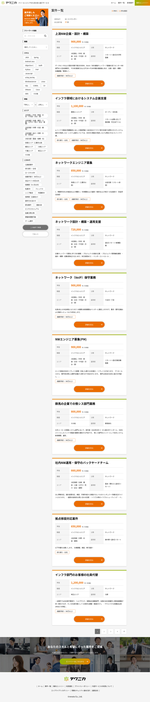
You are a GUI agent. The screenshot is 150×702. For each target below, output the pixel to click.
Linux (43, 81)
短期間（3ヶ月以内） (32, 185)
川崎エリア (42, 147)
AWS (26, 94)
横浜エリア (29, 147)
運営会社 (95, 690)
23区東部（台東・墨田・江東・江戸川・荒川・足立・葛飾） (35, 122)
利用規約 (69, 686)
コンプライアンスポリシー (60, 690)
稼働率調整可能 (30, 217)
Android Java (29, 61)
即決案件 (28, 205)
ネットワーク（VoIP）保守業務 (75, 277)
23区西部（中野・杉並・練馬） (34, 128)
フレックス (39, 189)
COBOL (35, 86)
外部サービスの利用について (102, 686)
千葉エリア (29, 151)
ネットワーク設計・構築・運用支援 (78, 222)
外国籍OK (41, 193)
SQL (26, 86)
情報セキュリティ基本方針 (81, 690)
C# (44, 86)
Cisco (38, 89)
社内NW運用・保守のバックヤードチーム (81, 463)
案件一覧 (121, 3)
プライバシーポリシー (82, 686)
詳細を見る (89, 83)
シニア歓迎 (29, 193)
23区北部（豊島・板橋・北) (34, 139)
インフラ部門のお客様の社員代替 (76, 575)
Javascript (29, 73)
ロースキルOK (30, 173)
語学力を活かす (30, 201)
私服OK (27, 189)
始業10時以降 (29, 213)
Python (27, 69)
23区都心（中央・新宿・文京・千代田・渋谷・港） (34, 115)
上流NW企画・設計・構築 (72, 34)
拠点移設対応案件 (66, 518)
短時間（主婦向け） (32, 197)
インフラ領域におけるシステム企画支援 (80, 98)
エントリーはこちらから (75, 661)
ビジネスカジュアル (32, 209)
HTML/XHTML (30, 77)
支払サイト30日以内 (32, 181)
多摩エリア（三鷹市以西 (33, 143)
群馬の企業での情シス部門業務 (75, 404)
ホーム (113, 3)
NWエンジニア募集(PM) (71, 339)
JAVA (27, 57)
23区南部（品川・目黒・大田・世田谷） (34, 134)
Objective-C (29, 65)
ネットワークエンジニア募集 (73, 163)
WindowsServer (30, 81)
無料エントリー (58, 686)
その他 (35, 94)
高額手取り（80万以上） (33, 177)
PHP (37, 69)
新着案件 (130, 3)
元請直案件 (29, 165)
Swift (40, 65)
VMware (28, 89)
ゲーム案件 (29, 221)
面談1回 (39, 205)
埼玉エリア (42, 151)
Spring (36, 57)
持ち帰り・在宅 (30, 168)
